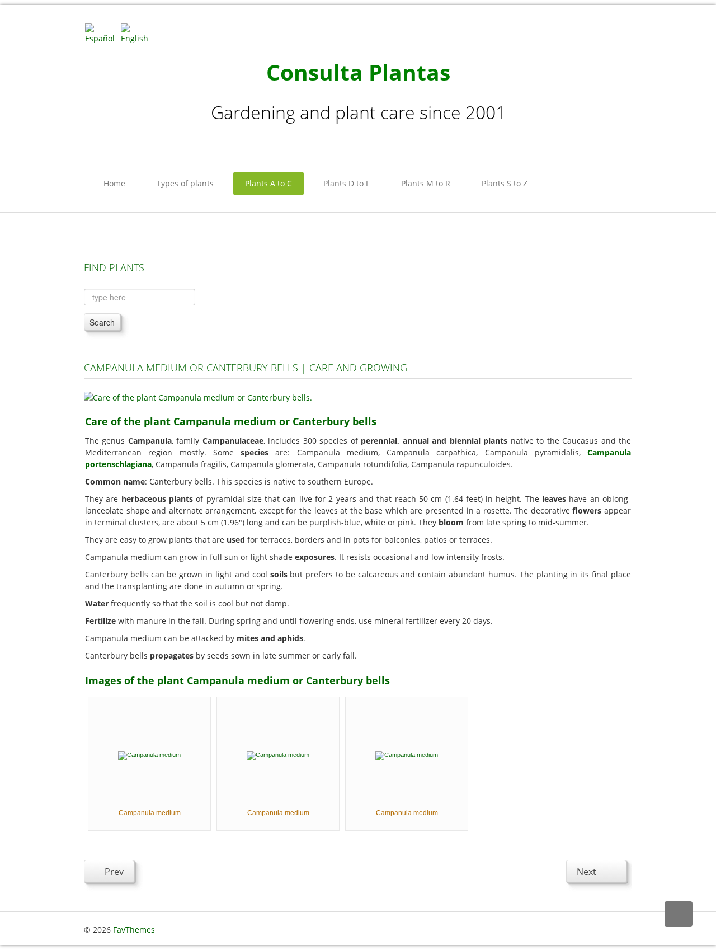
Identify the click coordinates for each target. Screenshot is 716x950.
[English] (137, 32)
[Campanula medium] (149, 754)
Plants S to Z (504, 183)
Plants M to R (425, 183)
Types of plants (185, 183)
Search (102, 322)
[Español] (102, 32)
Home (114, 183)
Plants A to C (268, 183)
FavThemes (134, 929)
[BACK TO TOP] (679, 914)
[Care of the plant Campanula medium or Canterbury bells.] (198, 396)
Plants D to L (346, 183)
